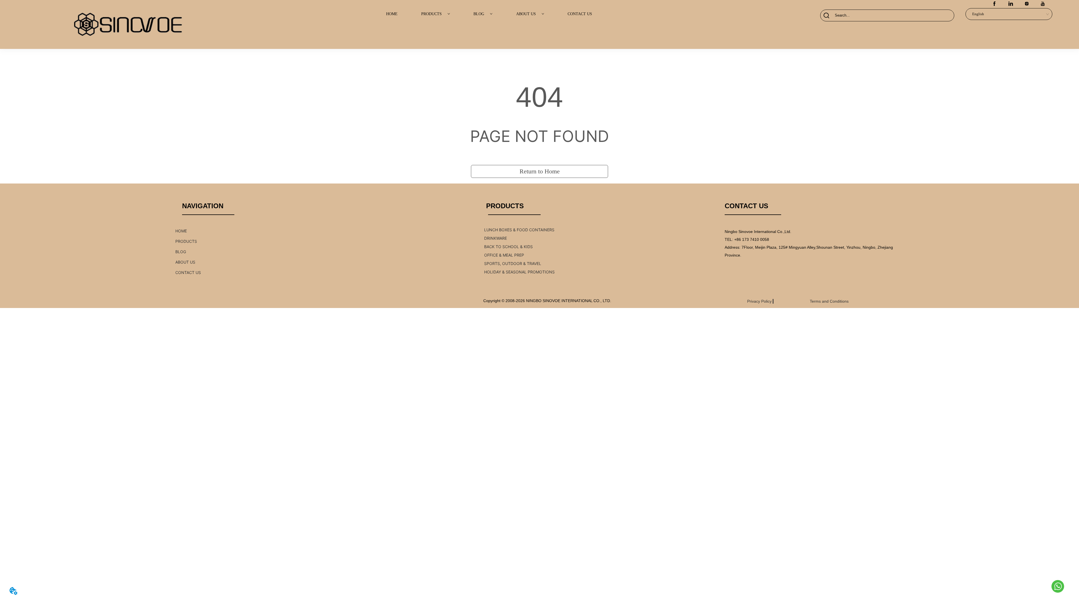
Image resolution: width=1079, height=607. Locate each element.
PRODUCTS (431, 14)
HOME (392, 14)
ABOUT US (526, 14)
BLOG (478, 14)
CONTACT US (580, 14)
